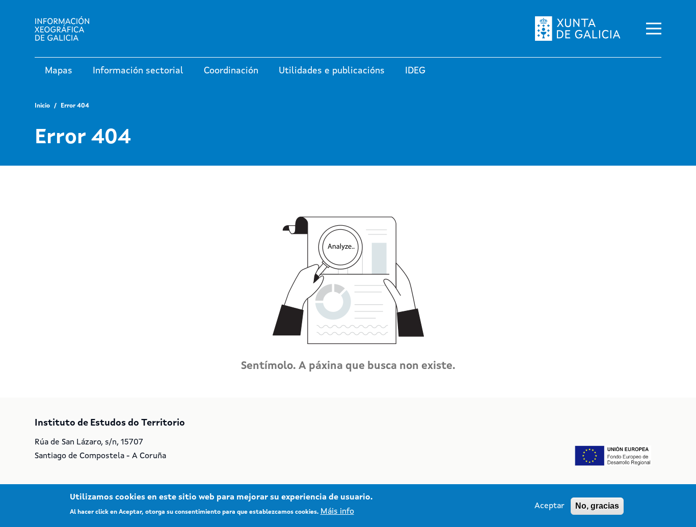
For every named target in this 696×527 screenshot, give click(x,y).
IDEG (415, 70)
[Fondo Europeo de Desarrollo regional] (613, 456)
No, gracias (597, 506)
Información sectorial (138, 70)
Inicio (42, 106)
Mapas (58, 70)
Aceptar (549, 506)
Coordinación (231, 70)
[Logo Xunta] (70, 28)
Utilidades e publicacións (332, 70)
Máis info (337, 512)
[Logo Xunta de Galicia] (578, 28)
